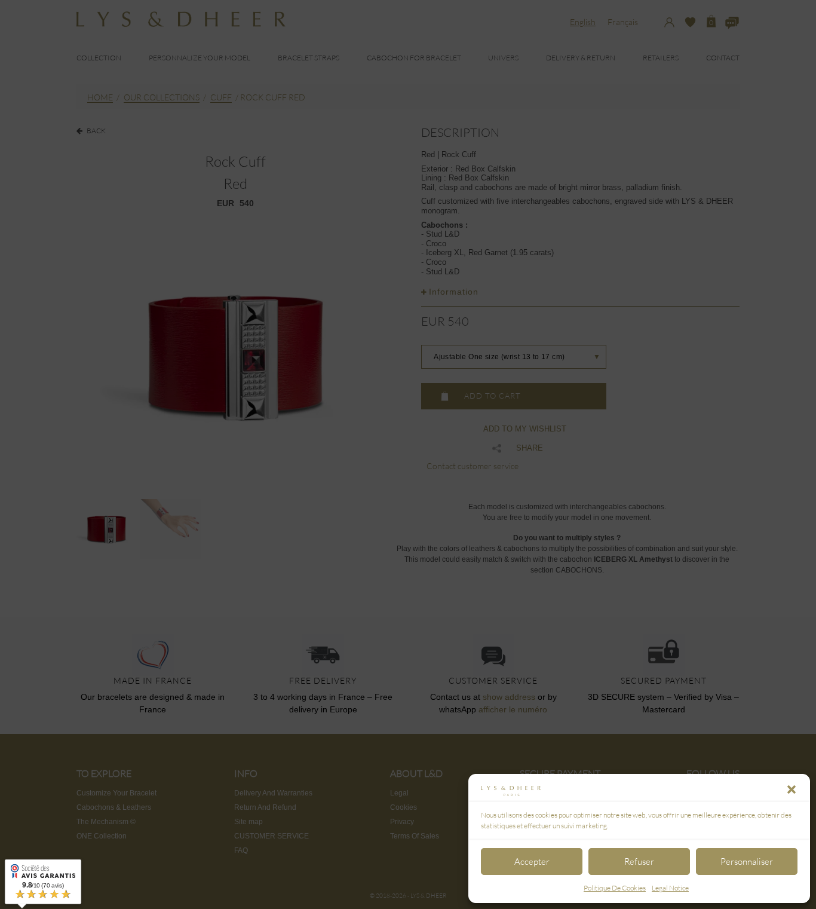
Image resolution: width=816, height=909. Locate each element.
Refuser (639, 861)
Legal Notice (670, 887)
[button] (791, 789)
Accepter (532, 861)
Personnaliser (746, 861)
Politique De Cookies (615, 887)
